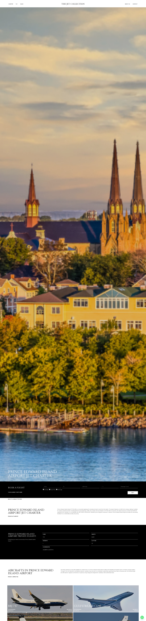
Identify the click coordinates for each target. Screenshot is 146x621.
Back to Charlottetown (15, 499)
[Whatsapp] (142, 617)
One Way (46, 489)
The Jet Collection (73, 4)
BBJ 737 (12, 606)
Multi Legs (59, 489)
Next (132, 492)
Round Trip (52, 489)
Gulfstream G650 (87, 606)
